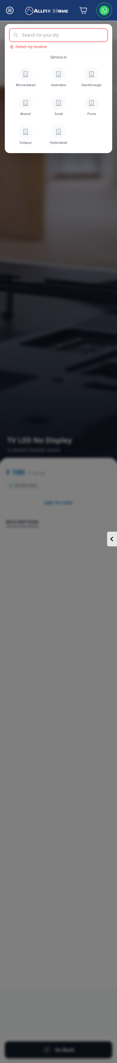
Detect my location (31, 47)
